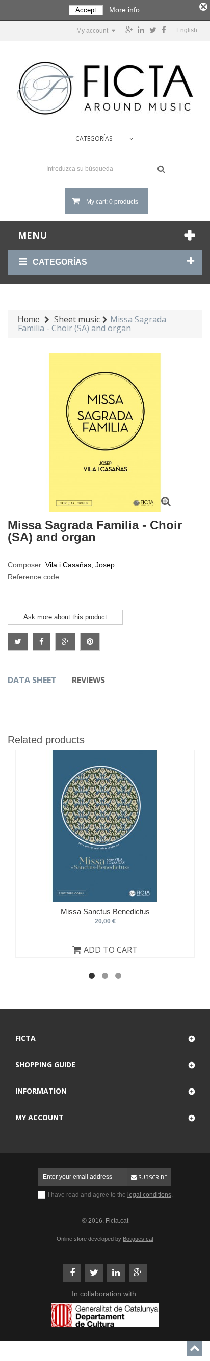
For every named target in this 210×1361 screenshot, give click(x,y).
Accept (85, 10)
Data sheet (32, 680)
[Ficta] (105, 88)
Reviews (88, 680)
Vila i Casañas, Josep (80, 565)
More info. (125, 10)
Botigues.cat (138, 1239)
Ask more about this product (65, 617)
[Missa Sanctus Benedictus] (105, 826)
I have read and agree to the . (110, 1195)
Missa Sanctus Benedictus (105, 911)
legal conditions (149, 1195)
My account (39, 1117)
